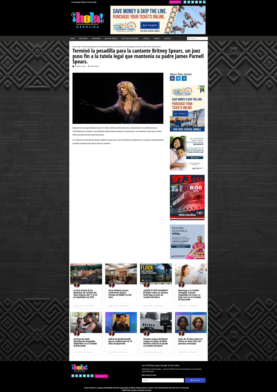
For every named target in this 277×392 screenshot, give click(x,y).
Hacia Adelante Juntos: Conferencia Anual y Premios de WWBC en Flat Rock (120, 294)
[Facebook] (185, 2)
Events (146, 38)
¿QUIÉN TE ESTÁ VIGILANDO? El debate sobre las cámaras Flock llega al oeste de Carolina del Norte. (155, 294)
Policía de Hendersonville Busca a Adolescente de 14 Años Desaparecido (120, 341)
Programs (96, 38)
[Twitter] (192, 2)
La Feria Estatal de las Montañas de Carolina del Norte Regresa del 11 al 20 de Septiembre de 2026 (85, 294)
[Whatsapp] (200, 2)
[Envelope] (204, 2)
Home (72, 38)
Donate (157, 38)
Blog (78, 47)
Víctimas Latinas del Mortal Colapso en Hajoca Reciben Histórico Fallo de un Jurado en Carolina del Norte (155, 342)
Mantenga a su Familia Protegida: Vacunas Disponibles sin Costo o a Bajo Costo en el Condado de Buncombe (189, 295)
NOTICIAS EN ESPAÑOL (130, 38)
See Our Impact (111, 38)
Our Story (83, 38)
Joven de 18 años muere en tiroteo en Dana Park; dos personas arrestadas (190, 341)
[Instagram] (188, 2)
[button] (172, 78)
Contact (167, 38)
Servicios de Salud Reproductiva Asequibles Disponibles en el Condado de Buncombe (85, 342)
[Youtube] (196, 2)
